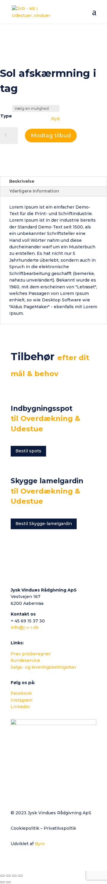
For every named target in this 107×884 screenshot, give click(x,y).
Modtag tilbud (51, 135)
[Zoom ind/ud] (2, 876)
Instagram (21, 700)
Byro (40, 843)
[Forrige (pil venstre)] (2, 882)
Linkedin (20, 706)
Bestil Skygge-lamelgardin (43, 523)
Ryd (55, 118)
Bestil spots (28, 451)
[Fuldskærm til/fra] (8, 876)
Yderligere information (34, 191)
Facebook (21, 693)
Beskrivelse (21, 181)
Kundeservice (25, 660)
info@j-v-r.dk (25, 627)
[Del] (14, 876)
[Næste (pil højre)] (8, 882)
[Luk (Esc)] (20, 876)
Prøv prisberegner (31, 653)
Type (6, 116)
